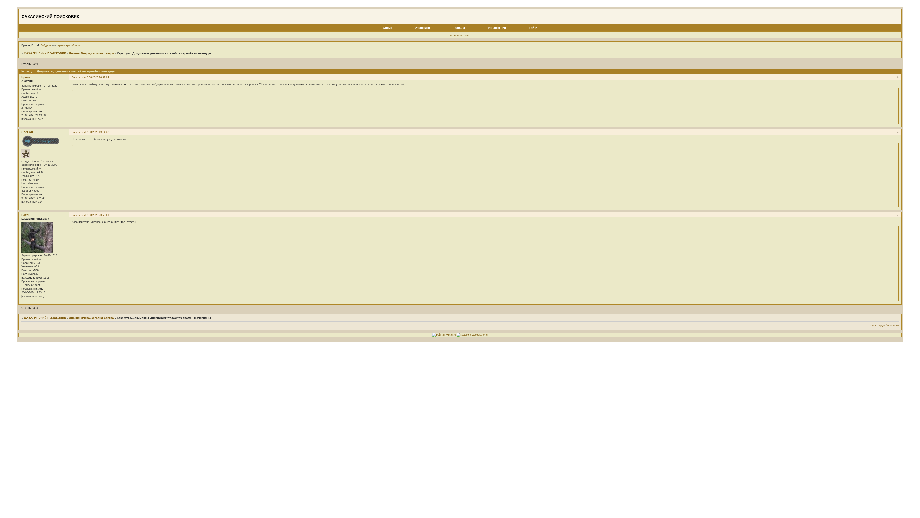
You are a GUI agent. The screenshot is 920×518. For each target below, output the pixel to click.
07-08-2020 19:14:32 (97, 132)
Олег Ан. (27, 132)
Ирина (25, 77)
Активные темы (459, 35)
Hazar (25, 215)
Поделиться (78, 77)
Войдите (46, 45)
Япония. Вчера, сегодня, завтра (91, 53)
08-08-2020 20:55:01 (97, 215)
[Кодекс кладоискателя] (472, 334)
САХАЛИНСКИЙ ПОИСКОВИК (45, 53)
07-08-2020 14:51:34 (97, 77)
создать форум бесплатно (883, 325)
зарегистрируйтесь (68, 45)
